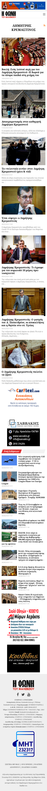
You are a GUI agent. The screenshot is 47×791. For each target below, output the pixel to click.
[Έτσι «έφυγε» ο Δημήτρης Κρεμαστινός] (23, 200)
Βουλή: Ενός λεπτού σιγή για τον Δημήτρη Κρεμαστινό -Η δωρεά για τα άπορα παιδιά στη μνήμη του (23, 72)
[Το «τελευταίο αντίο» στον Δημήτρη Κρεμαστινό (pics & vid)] (23, 151)
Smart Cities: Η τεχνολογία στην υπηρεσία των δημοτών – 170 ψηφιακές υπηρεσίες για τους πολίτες (31, 597)
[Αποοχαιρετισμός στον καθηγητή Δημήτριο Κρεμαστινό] (23, 104)
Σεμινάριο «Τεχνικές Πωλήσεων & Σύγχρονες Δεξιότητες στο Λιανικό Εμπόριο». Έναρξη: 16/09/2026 (31, 494)
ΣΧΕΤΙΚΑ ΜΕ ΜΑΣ (12, 764)
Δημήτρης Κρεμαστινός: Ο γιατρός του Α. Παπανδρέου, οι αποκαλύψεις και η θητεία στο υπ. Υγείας (23, 322)
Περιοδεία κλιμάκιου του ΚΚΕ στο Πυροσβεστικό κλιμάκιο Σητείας (31, 522)
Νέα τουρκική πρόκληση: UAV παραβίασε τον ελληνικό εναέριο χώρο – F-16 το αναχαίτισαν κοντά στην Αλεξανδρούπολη (31, 461)
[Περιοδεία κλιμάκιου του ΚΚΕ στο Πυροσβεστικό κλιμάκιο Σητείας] (9, 524)
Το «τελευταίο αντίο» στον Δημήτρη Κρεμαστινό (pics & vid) (23, 170)
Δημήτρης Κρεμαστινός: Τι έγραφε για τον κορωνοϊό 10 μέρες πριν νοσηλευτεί (22, 270)
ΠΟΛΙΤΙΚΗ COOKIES (29, 767)
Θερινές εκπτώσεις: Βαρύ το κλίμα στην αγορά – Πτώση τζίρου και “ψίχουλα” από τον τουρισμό (31, 584)
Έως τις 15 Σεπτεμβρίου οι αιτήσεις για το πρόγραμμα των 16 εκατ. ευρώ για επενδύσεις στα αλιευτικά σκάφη (30, 509)
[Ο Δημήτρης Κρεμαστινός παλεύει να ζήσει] (23, 354)
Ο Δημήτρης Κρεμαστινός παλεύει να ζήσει (22, 373)
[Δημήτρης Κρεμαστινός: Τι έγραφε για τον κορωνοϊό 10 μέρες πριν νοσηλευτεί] (23, 249)
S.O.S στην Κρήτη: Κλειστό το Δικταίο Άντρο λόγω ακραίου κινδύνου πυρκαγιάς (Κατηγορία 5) (31, 570)
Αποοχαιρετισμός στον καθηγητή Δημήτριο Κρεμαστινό (21, 123)
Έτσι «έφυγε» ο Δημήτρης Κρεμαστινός (17, 219)
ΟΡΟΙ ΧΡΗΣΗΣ (26, 764)
